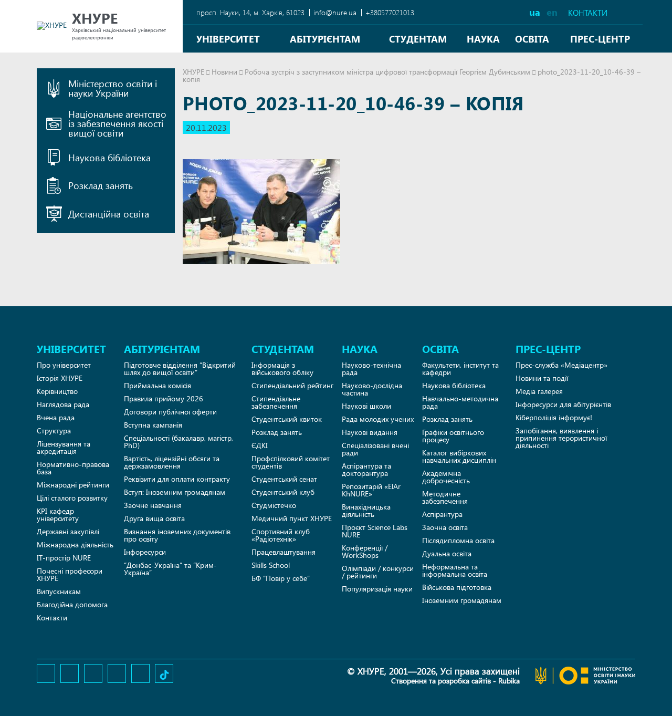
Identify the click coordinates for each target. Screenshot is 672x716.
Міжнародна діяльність (75, 544)
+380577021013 (389, 12)
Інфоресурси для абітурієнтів (563, 404)
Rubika (509, 681)
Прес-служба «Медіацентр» (561, 365)
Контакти (587, 13)
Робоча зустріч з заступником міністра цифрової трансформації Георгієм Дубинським (387, 72)
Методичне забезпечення (445, 497)
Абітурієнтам (325, 38)
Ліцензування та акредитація (63, 447)
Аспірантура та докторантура (366, 469)
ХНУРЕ (193, 72)
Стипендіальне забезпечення (275, 402)
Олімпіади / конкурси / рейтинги (378, 571)
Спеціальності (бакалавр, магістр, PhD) (178, 441)
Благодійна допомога (72, 604)
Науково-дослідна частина (372, 389)
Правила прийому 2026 (163, 398)
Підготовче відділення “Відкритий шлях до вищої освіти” (180, 368)
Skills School (270, 565)
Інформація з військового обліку (282, 368)
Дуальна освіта (446, 553)
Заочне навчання (153, 505)
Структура (54, 430)
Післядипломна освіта (458, 540)
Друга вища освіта (154, 518)
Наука (483, 38)
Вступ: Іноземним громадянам (174, 492)
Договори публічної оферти (170, 412)
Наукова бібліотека (454, 385)
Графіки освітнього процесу (453, 435)
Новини (224, 72)
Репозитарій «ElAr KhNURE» (371, 490)
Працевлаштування (283, 552)
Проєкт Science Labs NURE (374, 530)
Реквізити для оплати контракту (177, 479)
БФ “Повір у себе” (280, 578)
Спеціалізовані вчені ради (375, 449)
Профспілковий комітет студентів (290, 462)
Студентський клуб (282, 492)
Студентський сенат (284, 479)
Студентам (418, 38)
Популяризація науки (377, 589)
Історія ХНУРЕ (59, 378)
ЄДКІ (259, 445)
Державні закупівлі (68, 531)
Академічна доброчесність (446, 476)
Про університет (64, 365)
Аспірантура (442, 514)
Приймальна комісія (157, 385)
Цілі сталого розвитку (72, 498)
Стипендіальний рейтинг (292, 385)
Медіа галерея (539, 391)
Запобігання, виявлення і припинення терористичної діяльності (561, 438)
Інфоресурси (145, 552)
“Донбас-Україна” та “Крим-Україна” (170, 568)
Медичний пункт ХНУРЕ (291, 518)
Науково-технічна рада (371, 368)
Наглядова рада (63, 404)
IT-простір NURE (64, 558)
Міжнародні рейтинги (73, 485)
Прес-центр (600, 38)
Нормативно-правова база (73, 467)
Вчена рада (56, 417)
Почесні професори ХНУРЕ (69, 574)
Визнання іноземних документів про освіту (177, 535)
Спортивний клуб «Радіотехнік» (280, 535)
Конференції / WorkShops (364, 551)
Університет (228, 38)
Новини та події (542, 378)
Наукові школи (366, 406)
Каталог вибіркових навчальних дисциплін (459, 456)
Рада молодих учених (378, 419)
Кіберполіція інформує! (554, 417)
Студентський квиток (286, 419)
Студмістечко (273, 505)
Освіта (532, 38)
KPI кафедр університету (58, 514)
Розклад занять (276, 432)
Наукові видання (369, 432)
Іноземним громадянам (461, 600)
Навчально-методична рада (460, 402)
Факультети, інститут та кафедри (460, 368)
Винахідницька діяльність (366, 510)
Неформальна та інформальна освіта (454, 570)
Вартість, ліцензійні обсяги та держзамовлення (171, 462)
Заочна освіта (445, 527)
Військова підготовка (456, 587)
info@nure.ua (334, 12)
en (552, 11)
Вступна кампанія (153, 425)
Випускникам (59, 591)
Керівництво (57, 391)
